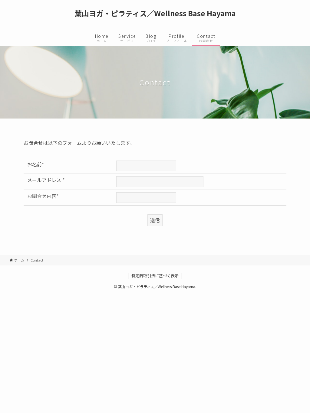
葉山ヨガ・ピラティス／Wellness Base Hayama (155, 13)
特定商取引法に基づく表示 (155, 275)
